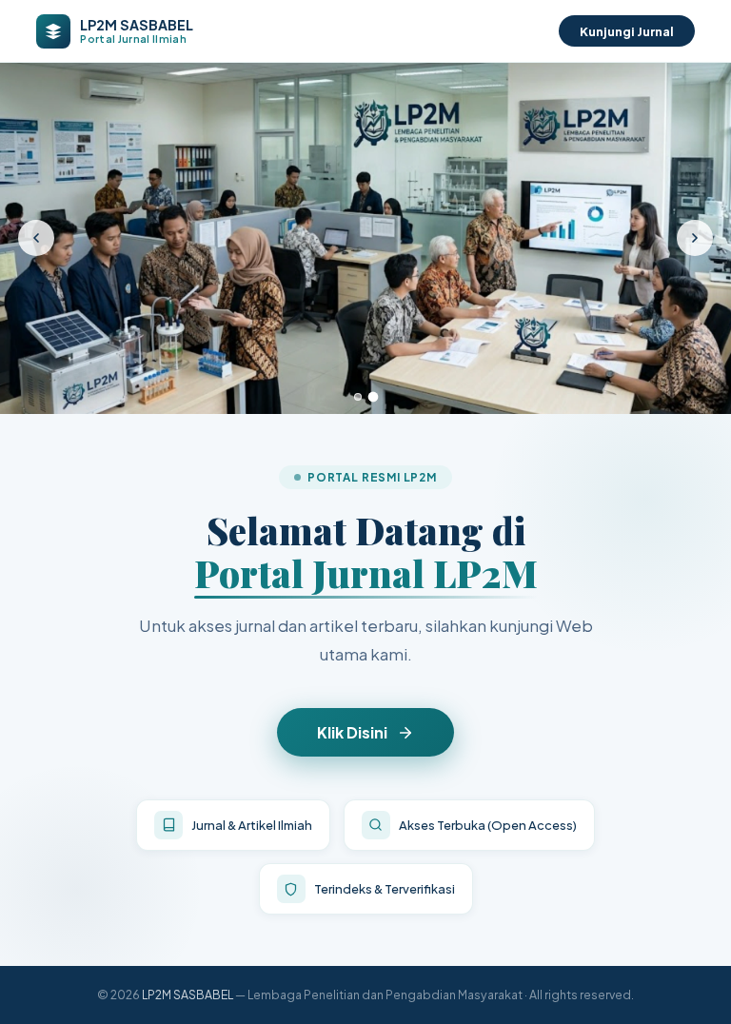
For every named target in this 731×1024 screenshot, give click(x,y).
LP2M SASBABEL (187, 994)
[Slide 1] (358, 397)
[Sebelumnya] (36, 238)
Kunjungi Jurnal (627, 31)
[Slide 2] (373, 396)
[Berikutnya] (695, 238)
